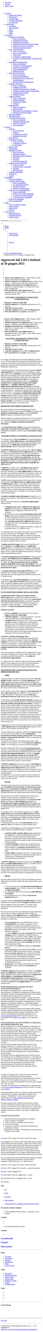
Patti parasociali (18, 170)
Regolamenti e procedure (21, 42)
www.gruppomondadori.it (9, 1016)
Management (13, 17)
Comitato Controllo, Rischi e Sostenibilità (26, 91)
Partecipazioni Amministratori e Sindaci (25, 111)
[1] (6, 415)
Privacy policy (9, 1277)
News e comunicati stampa (17, 204)
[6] (41, 888)
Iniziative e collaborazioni (21, 188)
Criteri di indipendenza (20, 69)
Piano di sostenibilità (15, 179)
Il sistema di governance (16, 37)
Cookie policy (9, 1279)
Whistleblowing (10, 1284)
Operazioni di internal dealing (22, 112)
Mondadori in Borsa (15, 150)
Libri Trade (12, 26)
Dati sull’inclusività (19, 186)
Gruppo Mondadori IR (20, 161)
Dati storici (16, 158)
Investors (7, 127)
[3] (21, 519)
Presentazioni (13, 149)
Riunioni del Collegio (19, 102)
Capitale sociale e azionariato (18, 163)
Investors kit (12, 174)
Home (7, 226)
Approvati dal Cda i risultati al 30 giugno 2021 (22, 1204)
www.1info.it (22, 1017)
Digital (11, 31)
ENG (9, 2)
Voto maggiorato (18, 125)
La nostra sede (13, 22)
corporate (8, 1197)
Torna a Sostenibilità (19, 183)
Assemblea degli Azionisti (17, 118)
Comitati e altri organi (15, 84)
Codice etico (17, 55)
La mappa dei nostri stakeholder (23, 195)
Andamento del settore (20, 136)
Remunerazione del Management (23, 82)
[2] (29, 429)
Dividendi (16, 168)
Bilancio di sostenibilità (16, 199)
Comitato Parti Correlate (20, 93)
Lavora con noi (9, 212)
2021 (6, 1193)
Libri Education (14, 28)
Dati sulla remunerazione (16, 73)
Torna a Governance (19, 39)
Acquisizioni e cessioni (20, 134)
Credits (7, 1282)
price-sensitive (9, 1200)
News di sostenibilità (15, 201)
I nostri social (13, 208)
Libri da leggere (14, 206)
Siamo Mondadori (14, 213)
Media (11, 33)
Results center (13, 147)
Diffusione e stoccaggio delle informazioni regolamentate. (19, 1329)
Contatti (7, 4)
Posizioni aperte (14, 217)
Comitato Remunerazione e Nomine (24, 89)
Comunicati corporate (15, 140)
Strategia (11, 129)
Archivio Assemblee (19, 123)
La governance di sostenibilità (22, 197)
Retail (10, 30)
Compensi (16, 103)
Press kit (11, 210)
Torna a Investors (18, 130)
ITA (6, 2)
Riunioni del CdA (18, 71)
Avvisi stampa (17, 145)
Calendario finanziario (16, 172)
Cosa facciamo (9, 24)
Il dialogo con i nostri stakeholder (19, 190)
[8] (24, 895)
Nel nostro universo (15, 215)
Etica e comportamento (16, 49)
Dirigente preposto (18, 94)
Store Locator (9, 6)
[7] (23, 892)
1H (6, 1189)
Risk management (14, 116)
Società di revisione (15, 114)
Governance (8, 35)
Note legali (8, 1273)
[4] (6, 682)
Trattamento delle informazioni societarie (25, 44)
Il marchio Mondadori (16, 21)
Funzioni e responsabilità (20, 67)
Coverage (16, 159)
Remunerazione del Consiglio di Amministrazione (23, 79)
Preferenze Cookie (10, 1281)
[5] (38, 703)
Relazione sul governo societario (23, 46)
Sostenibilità (8, 177)
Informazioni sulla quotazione (22, 156)
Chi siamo (8, 13)
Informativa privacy (11, 1275)
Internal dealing (14, 105)
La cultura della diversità (16, 181)
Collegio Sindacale (15, 96)
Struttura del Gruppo (15, 15)
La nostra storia (13, 19)
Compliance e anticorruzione (22, 57)
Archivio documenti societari (22, 48)
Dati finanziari (13, 138)
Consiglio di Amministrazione (18, 62)
